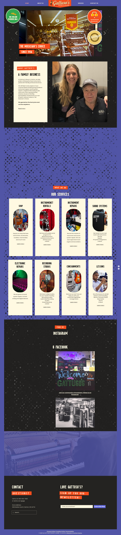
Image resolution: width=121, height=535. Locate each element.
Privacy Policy (51, 531)
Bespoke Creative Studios (74, 533)
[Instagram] (119, 269)
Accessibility (70, 531)
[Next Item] (105, 33)
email (23, 501)
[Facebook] (119, 266)
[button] (40, 3)
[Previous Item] (16, 33)
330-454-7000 (23, 499)
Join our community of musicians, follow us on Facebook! (75, 393)
